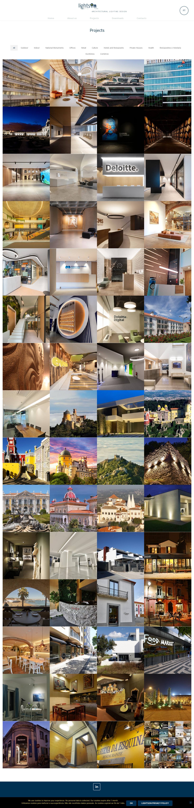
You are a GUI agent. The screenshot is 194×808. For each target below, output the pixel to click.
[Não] (190, 802)
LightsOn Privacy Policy (155, 803)
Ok (131, 803)
